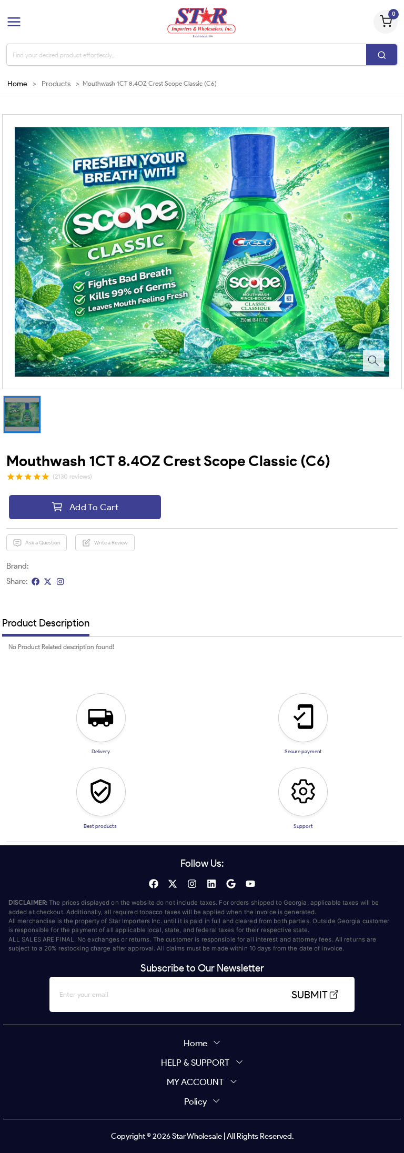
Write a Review (111, 542)
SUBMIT (309, 994)
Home (17, 83)
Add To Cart (93, 506)
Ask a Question (42, 542)
